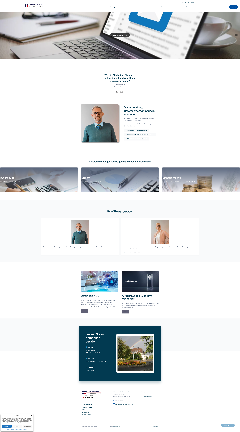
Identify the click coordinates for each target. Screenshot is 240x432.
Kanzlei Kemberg (145, 400)
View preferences (27, 426)
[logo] (34, 4)
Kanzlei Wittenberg (146, 396)
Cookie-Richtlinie (10, 429)
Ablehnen (17, 426)
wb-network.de (116, 426)
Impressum (25, 429)
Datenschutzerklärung (18, 429)
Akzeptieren (6, 426)
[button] (31, 415)
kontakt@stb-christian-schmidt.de (96, 361)
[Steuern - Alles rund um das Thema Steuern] (120, 179)
